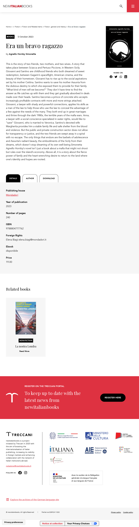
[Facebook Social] (20, 472)
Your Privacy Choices (78, 523)
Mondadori (12, 195)
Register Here (113, 397)
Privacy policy (116, 512)
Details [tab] (13, 178)
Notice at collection (52, 523)
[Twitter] (116, 76)
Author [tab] (30, 178)
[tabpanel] (48, 226)
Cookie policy (128, 512)
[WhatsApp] (120, 76)
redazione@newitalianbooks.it (18, 465)
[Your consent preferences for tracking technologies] (13, 522)
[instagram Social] (25, 472)
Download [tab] (49, 178)
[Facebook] (111, 76)
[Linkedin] (125, 76)
